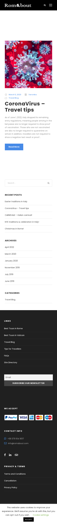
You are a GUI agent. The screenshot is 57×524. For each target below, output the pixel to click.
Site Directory (10, 362)
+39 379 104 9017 (16, 438)
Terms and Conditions (15, 474)
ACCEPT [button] (28, 519)
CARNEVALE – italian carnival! (18, 215)
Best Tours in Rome (13, 328)
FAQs (6, 355)
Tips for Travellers (12, 348)
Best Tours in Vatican (14, 335)
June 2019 (9, 281)
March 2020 (10, 254)
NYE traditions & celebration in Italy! (22, 222)
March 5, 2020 (15, 94)
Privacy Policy (10, 487)
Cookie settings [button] (41, 514)
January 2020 (11, 260)
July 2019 (9, 274)
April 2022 (9, 247)
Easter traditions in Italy (16, 201)
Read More (14, 146)
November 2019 (12, 267)
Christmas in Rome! (14, 228)
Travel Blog (14, 98)
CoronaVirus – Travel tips (25, 106)
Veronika (32, 94)
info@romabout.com (18, 443)
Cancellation (10, 480)
